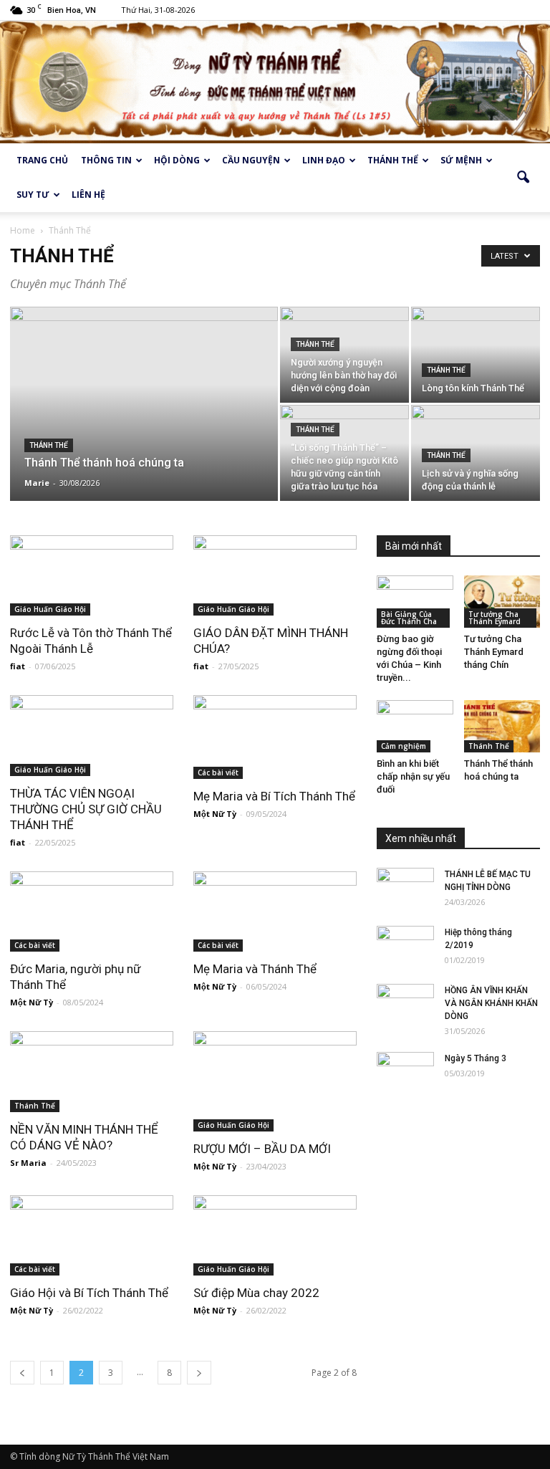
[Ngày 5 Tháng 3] (405, 1072)
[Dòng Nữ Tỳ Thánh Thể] (275, 82)
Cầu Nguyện (251, 160)
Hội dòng (177, 160)
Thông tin (106, 160)
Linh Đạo (323, 160)
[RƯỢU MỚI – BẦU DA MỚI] (275, 1081)
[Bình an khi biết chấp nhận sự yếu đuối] (415, 726)
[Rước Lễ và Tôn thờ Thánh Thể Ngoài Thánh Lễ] (91, 575)
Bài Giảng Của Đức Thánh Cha (409, 617)
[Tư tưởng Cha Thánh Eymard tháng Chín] (502, 601)
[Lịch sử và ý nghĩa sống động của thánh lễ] (475, 453)
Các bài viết (218, 772)
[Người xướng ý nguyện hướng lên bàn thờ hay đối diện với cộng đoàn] (344, 355)
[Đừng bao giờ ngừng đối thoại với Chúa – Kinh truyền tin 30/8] (415, 601)
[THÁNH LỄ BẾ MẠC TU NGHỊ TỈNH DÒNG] (405, 888)
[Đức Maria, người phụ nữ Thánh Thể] (91, 911)
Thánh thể (392, 160)
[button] (523, 178)
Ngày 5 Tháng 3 (475, 1058)
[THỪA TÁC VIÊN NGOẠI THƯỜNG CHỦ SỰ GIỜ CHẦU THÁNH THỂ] (91, 735)
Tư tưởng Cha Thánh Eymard (494, 617)
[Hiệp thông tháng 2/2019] (405, 946)
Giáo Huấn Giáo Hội (50, 609)
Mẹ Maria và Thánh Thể (255, 969)
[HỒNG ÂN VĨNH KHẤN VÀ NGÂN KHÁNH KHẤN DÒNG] (405, 1004)
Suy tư (32, 194)
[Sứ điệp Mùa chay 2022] (275, 1235)
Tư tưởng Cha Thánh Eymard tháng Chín (494, 651)
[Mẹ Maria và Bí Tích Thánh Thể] (275, 737)
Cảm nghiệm (403, 746)
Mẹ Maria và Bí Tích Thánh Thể (274, 796)
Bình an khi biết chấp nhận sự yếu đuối (413, 776)
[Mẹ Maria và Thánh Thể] (275, 911)
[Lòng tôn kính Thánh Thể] (475, 355)
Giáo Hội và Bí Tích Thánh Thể (89, 1293)
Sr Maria (28, 1162)
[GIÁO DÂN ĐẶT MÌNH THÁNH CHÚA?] (275, 575)
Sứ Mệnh (461, 160)
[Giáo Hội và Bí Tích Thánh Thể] (91, 1235)
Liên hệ (88, 194)
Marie (36, 482)
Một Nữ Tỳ (214, 813)
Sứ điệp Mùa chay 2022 (256, 1293)
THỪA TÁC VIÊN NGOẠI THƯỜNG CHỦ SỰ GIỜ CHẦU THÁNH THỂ (86, 809)
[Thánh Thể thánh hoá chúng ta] (144, 423)
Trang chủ (42, 160)
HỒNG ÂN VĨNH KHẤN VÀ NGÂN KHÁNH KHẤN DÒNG (491, 1003)
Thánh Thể (48, 445)
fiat (17, 666)
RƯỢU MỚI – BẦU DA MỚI (262, 1149)
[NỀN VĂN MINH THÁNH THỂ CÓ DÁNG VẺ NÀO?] (91, 1071)
